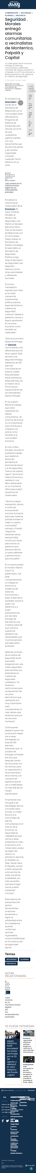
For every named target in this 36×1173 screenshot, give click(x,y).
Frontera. (26, 1038)
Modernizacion (16, 1153)
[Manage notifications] (31, 1168)
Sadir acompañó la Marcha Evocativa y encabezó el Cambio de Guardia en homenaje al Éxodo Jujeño (28, 1074)
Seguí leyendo (10, 181)
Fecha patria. (28, 1065)
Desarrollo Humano (14, 1133)
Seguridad (10, 102)
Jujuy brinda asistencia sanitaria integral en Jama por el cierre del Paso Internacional (28, 1046)
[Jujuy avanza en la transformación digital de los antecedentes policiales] (10, 176)
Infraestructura (16, 1116)
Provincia (10, 209)
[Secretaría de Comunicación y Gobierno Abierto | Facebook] (3, 1120)
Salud (27, 1034)
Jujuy (8, 992)
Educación (14, 1121)
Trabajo (13, 1108)
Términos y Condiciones (8, 1160)
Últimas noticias (31, 1099)
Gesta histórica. (12, 1042)
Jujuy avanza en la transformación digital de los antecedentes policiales (13, 187)
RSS (3, 1163)
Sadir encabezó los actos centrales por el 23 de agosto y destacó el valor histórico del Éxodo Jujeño (12, 1060)
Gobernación (15, 1100)
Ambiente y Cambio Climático (14, 1138)
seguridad (11, 959)
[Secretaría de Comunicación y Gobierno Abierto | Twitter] (7, 1120)
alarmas (12, 344)
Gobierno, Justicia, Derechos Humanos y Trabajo (14, 1147)
